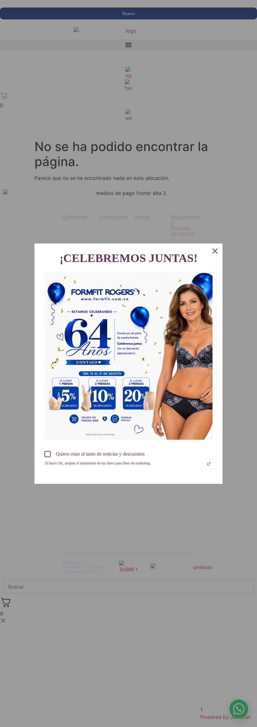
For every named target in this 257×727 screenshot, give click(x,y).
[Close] (215, 251)
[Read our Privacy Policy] (208, 464)
